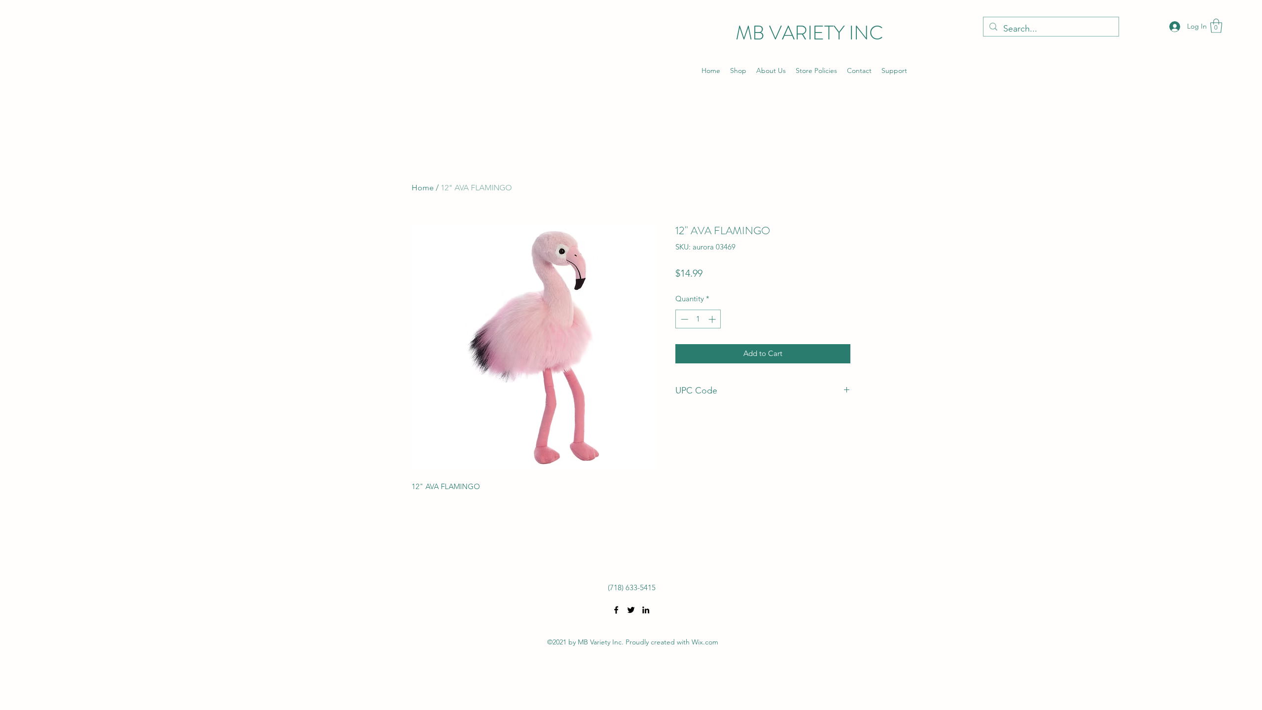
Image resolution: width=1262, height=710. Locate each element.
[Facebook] (616, 610)
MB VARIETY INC (809, 33)
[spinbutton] (698, 319)
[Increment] (713, 319)
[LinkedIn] (646, 610)
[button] (1216, 26)
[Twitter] (631, 610)
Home (423, 187)
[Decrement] (683, 319)
